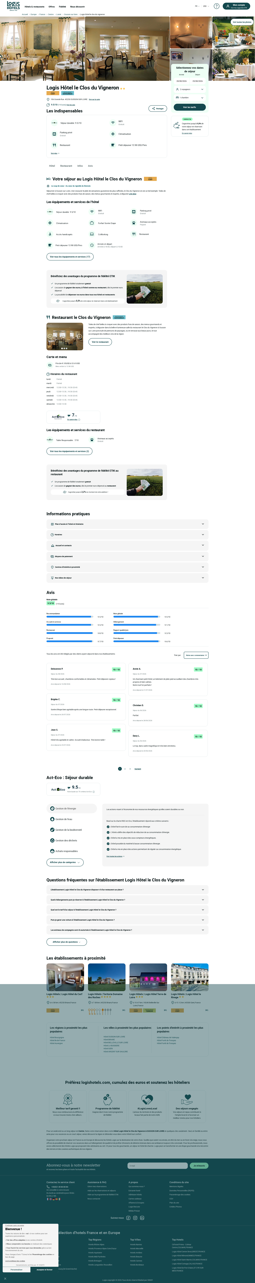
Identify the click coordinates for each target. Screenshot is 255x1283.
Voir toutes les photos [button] (242, 22)
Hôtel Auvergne (56, 1043)
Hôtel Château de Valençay (168, 1037)
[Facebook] (128, 1218)
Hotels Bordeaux (137, 1264)
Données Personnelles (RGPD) (181, 1190)
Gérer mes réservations (97, 1186)
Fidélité (62, 6)
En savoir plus (72, 419)
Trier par (177, 655)
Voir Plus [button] (54, 153)
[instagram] (135, 1218)
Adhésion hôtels (135, 1194)
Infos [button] (80, 165)
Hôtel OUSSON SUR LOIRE (114, 1036)
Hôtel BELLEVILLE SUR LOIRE (116, 1042)
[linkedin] (142, 1218)
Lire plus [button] (132, 194)
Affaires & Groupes (136, 1202)
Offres (52, 6)
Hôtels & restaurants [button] (34, 6)
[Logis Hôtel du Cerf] (65, 977)
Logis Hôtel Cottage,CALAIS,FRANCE (187, 1263)
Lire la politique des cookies (15, 1261)
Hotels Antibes (136, 1252)
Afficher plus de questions (65, 941)
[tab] (62, 348)
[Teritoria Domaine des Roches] (107, 977)
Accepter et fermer (44, 1269)
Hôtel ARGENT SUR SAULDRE (116, 1051)
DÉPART (197, 74)
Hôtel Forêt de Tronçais (166, 1040)
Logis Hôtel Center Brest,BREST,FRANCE (188, 1251)
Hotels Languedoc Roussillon (100, 1264)
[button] (5, 1278)
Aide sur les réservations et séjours (102, 1190)
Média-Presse (134, 1211)
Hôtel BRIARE (109, 1039)
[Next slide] (79, 336)
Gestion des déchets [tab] (66, 840)
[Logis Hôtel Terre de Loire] (148, 977)
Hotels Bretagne (95, 1260)
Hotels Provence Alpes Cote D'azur (102, 1248)
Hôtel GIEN (108, 1048)
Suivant (136, 769)
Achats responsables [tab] (67, 851)
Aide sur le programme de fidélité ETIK (103, 1194)
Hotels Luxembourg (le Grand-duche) (61, 1269)
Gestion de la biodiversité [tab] (69, 829)
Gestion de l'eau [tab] (64, 819)
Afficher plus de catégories (63, 862)
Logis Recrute (134, 1206)
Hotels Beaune (136, 1256)
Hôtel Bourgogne (57, 1037)
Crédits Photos (175, 1206)
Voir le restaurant (100, 341)
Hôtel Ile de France (57, 1040)
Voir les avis (71, 105)
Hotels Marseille (136, 1248)
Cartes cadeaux (135, 1198)
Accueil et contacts (64, 545)
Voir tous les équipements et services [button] (70, 256)
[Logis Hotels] (13, 6)
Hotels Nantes (136, 1244)
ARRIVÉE (181, 74)
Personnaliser (16, 1269)
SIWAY (150, 1280)
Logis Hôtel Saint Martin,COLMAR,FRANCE (189, 1259)
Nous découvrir (77, 6)
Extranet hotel (134, 1190)
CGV (171, 1198)
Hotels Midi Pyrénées (96, 1256)
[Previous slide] (50, 336)
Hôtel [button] (52, 165)
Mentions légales (176, 1186)
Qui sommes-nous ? (137, 1186)
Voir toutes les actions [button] (114, 856)
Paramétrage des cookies (179, 1194)
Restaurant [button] (66, 165)
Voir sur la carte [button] (94, 99)
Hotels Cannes (136, 1260)
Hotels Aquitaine (95, 1252)
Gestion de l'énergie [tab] (66, 808)
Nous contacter (94, 1198)
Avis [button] (90, 165)
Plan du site (174, 1202)
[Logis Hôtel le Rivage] (190, 977)
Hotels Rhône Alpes (96, 1244)
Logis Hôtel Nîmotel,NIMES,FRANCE (186, 1255)
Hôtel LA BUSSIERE (111, 1045)
